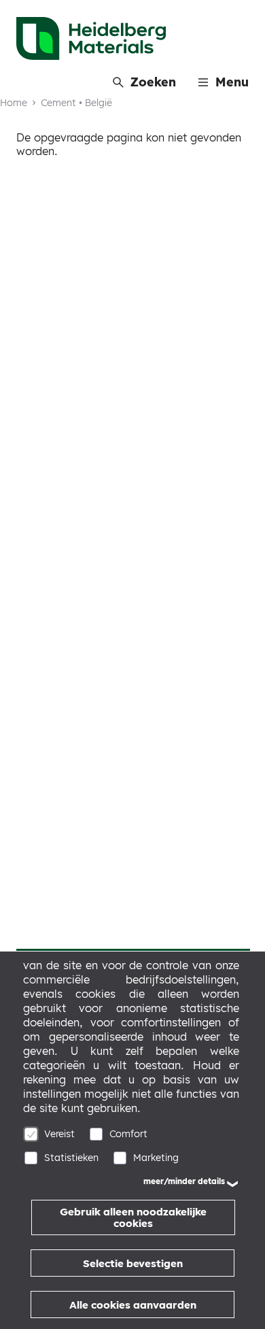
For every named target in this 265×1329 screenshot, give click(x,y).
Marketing (156, 1157)
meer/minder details (184, 1181)
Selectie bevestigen (133, 1263)
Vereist (59, 1134)
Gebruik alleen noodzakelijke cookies (133, 1217)
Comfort (128, 1134)
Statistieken (71, 1157)
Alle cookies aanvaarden (132, 1304)
